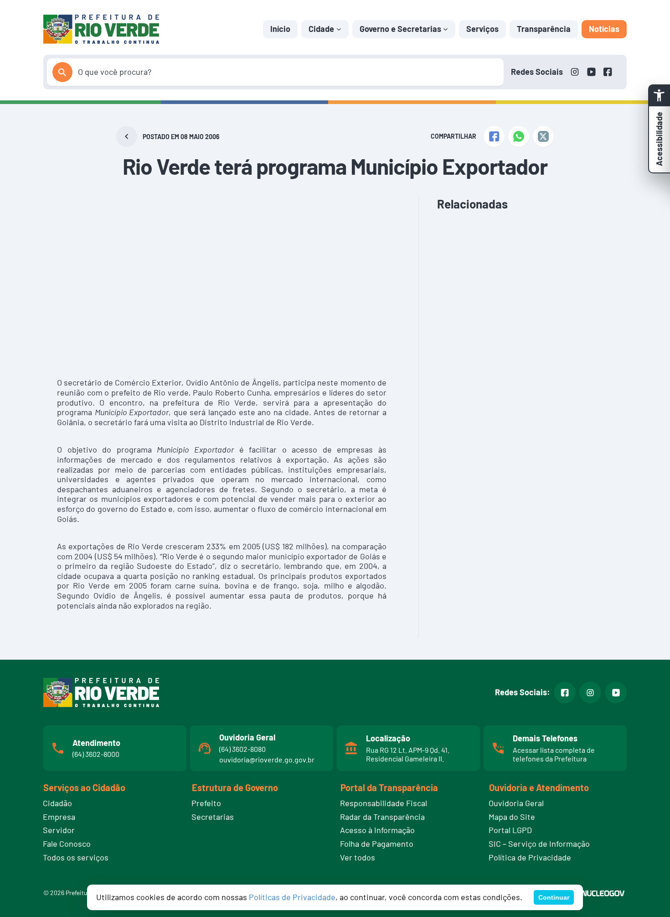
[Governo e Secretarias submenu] (445, 28)
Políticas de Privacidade (292, 897)
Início (280, 29)
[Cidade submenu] (338, 28)
